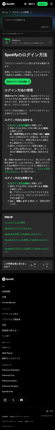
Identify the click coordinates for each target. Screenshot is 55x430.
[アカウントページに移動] (49, 42)
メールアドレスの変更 (15, 222)
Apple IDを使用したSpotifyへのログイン (23, 234)
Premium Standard (10, 369)
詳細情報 (6, 291)
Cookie (20, 421)
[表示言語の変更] (25, 4)
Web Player (7, 353)
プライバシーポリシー (9, 421)
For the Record (8, 302)
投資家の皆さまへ (10, 330)
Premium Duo (8, 375)
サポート (6, 347)
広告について (29, 421)
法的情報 (5, 417)
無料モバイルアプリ (11, 358)
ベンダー (6, 335)
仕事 (4, 297)
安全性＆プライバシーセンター (19, 417)
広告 (4, 324)
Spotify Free (7, 391)
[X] (13, 400)
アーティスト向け (10, 313)
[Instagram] (5, 400)
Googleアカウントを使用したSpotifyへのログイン (27, 241)
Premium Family (9, 380)
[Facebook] (21, 400)
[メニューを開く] (51, 4)
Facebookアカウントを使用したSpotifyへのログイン (27, 250)
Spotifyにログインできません (18, 228)
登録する (31, 4)
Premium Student (10, 386)
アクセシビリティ (7, 426)
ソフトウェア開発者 (11, 319)
